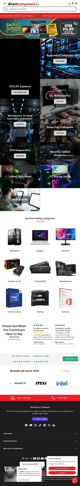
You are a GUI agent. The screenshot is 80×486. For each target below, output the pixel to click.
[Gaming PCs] (14, 237)
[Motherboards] (66, 267)
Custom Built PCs (20, 92)
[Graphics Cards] (14, 267)
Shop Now (60, 101)
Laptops (39, 251)
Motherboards (65, 281)
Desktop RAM (40, 281)
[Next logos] (69, 383)
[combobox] (40, 9)
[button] (76, 3)
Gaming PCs (14, 251)
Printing (40, 312)
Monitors (65, 251)
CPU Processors (14, 312)
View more (40, 221)
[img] (14, 337)
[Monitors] (66, 237)
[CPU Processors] (14, 298)
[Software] (66, 298)
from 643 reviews (14, 339)
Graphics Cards (14, 281)
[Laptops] (40, 237)
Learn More (60, 61)
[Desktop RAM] (40, 267)
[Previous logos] (10, 383)
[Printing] (40, 298)
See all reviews (70, 359)
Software (65, 312)
